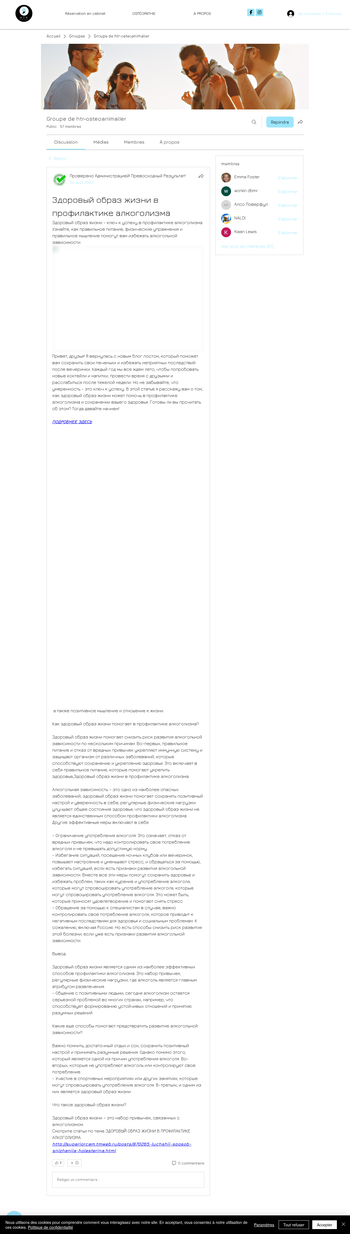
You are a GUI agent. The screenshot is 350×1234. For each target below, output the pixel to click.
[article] (128, 681)
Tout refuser (293, 1224)
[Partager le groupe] (300, 121)
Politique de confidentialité (50, 1227)
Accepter (324, 1224)
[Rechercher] (254, 122)
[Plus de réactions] (74, 1162)
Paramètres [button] (264, 1224)
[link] (66, 142)
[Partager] (201, 176)
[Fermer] (343, 1225)
